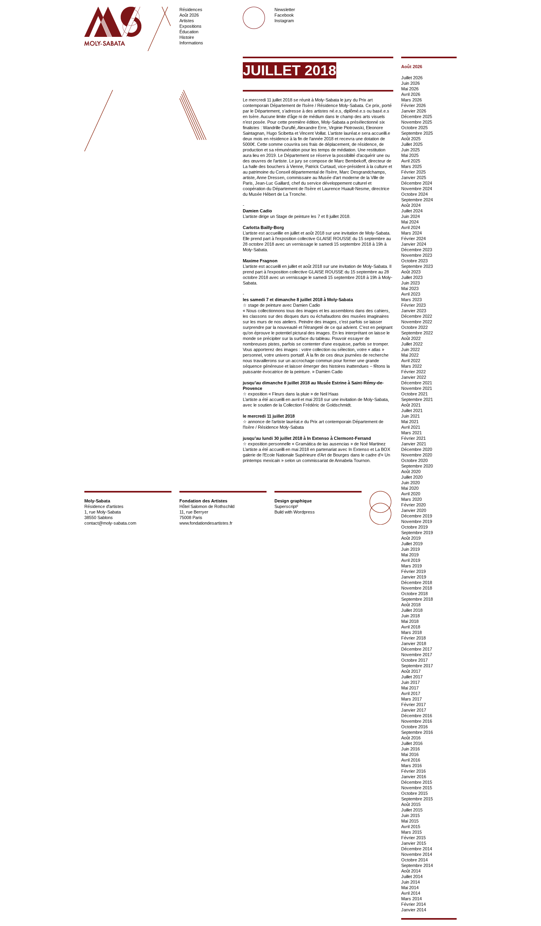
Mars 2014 (411, 898)
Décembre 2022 (416, 316)
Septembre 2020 (417, 466)
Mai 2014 (410, 887)
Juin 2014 (410, 882)
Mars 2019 (411, 565)
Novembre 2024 (416, 188)
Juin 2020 (410, 482)
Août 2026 (189, 15)
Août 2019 (411, 538)
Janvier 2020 (413, 510)
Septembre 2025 (417, 133)
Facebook (284, 15)
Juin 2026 (410, 83)
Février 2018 (413, 638)
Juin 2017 (410, 682)
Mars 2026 (411, 99)
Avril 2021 (410, 427)
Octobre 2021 (414, 393)
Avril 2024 (410, 227)
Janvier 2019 (413, 577)
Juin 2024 (410, 216)
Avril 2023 (410, 294)
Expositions (190, 26)
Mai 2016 (410, 754)
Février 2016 (413, 771)
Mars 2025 (411, 166)
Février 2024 (413, 238)
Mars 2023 (411, 299)
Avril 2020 (410, 493)
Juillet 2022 (412, 344)
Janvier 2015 (413, 843)
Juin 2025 (410, 149)
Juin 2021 (410, 416)
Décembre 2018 (416, 582)
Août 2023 (411, 271)
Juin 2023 (410, 283)
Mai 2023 (410, 288)
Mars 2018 (411, 632)
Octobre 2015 (414, 793)
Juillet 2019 (412, 543)
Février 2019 (413, 571)
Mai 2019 (410, 554)
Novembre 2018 (416, 588)
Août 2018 (411, 604)
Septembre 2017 (417, 665)
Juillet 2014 (412, 876)
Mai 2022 (410, 355)
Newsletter (284, 9)
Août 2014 (411, 871)
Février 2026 (413, 105)
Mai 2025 (410, 155)
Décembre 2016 (416, 715)
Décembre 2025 (416, 116)
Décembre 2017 (416, 649)
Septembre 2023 (417, 266)
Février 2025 (413, 172)
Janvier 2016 (413, 776)
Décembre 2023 (416, 249)
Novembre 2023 (416, 255)
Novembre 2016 (416, 721)
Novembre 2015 (416, 787)
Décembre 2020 (416, 449)
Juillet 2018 (412, 610)
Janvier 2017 (413, 710)
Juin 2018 (410, 615)
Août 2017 (411, 671)
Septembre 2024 (417, 199)
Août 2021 (411, 405)
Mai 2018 (410, 621)
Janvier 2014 (413, 909)
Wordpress (304, 512)
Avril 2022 (410, 360)
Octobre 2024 (414, 194)
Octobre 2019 (414, 527)
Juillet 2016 (412, 743)
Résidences (190, 9)
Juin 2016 (410, 749)
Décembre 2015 (416, 782)
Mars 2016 (411, 765)
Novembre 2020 (416, 454)
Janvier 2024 (413, 244)
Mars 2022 (411, 366)
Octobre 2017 (414, 660)
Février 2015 (413, 837)
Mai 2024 (410, 222)
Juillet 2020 (412, 477)
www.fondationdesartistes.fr (205, 523)
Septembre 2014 (417, 865)
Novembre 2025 (416, 122)
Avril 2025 (410, 160)
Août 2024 (411, 205)
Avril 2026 (410, 94)
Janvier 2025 (413, 177)
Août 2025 (411, 138)
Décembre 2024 (416, 183)
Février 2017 (413, 704)
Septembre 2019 (417, 532)
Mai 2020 (410, 488)
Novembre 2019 (416, 521)
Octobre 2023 (414, 260)
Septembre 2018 (417, 599)
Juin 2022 (410, 349)
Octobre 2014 (414, 859)
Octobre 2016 (414, 726)
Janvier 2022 (413, 377)
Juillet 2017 (412, 676)
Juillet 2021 (412, 410)
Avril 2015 (410, 826)
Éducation (188, 31)
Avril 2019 (410, 560)
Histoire (186, 37)
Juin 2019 (410, 549)
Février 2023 (413, 305)
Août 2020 (411, 471)
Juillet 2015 (412, 810)
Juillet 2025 (412, 144)
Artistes (186, 20)
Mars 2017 (411, 699)
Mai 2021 (410, 421)
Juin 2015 (410, 815)
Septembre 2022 (417, 332)
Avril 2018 (410, 626)
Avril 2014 (410, 893)
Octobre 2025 (414, 127)
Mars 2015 (411, 832)
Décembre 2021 (416, 382)
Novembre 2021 (416, 388)
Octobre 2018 (414, 593)
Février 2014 (413, 904)
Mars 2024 (411, 233)
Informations (191, 42)
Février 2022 (413, 371)
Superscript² (286, 506)
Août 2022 (411, 338)
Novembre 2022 (416, 321)
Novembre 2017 (416, 654)
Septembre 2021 (417, 399)
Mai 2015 (410, 821)
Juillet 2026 (412, 77)
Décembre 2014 (416, 848)
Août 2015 (411, 804)
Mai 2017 (410, 687)
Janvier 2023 (413, 310)
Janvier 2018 (413, 643)
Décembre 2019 (416, 516)
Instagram (284, 20)
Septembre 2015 (417, 798)
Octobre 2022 (414, 327)
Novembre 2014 (416, 854)
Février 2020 (413, 504)
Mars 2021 (411, 432)
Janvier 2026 (413, 111)
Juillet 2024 (412, 210)
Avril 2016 (410, 760)
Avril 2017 (410, 693)
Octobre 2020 (414, 460)
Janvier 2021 (413, 443)
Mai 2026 (410, 88)
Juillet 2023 (412, 277)
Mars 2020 (411, 499)
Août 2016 (411, 737)
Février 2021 (413, 438)
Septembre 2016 (417, 732)
